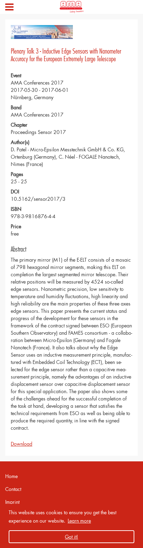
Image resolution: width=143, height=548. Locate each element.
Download (21, 443)
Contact (13, 489)
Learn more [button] (79, 520)
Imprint (12, 502)
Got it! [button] (71, 536)
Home (11, 476)
